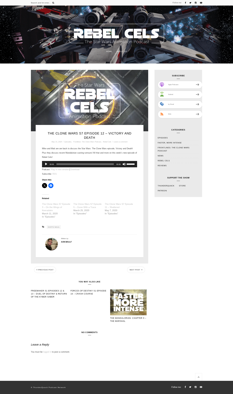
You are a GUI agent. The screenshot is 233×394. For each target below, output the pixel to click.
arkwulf (66, 242)
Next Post (135, 270)
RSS (54, 174)
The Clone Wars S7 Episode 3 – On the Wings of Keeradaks (56, 207)
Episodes (67, 142)
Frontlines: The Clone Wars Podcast (87, 142)
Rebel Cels (107, 142)
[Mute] (124, 164)
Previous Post (46, 270)
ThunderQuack (166, 186)
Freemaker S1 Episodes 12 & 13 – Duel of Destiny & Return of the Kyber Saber (49, 294)
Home (109, 51)
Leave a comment (120, 142)
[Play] (46, 164)
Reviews (162, 166)
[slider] (131, 164)
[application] (89, 164)
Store (182, 186)
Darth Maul (54, 227)
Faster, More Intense (170, 143)
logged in (47, 352)
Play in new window (60, 169)
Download (75, 169)
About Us (122, 51)
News (160, 156)
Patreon (162, 191)
